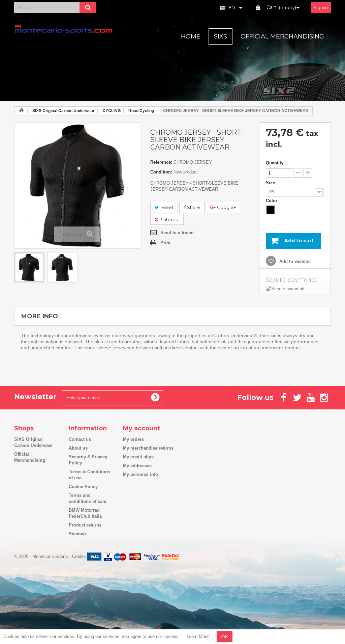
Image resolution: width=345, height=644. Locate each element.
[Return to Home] (21, 111)
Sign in (320, 7)
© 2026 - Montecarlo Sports (41, 556)
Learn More (198, 636)
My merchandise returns (148, 448)
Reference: (161, 162)
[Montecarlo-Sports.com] (63, 28)
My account (141, 428)
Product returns (85, 525)
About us (78, 448)
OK (224, 636)
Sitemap (77, 533)
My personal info (140, 474)
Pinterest (168, 219)
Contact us (80, 439)
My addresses (137, 465)
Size (271, 182)
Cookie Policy (83, 486)
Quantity (274, 162)
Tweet (166, 207)
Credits (79, 556)
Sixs (220, 36)
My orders (133, 439)
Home (190, 36)
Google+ (226, 207)
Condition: (161, 172)
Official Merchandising (282, 36)
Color (272, 200)
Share (193, 207)
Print (165, 242)
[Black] (270, 210)
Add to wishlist (294, 261)
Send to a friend (177, 232)
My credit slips (138, 456)
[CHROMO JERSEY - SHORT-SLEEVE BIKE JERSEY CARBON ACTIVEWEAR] (29, 267)
